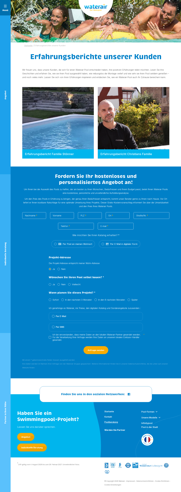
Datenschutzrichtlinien (145, 481)
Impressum (130, 481)
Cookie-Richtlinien (162, 481)
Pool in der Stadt (149, 427)
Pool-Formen (147, 411)
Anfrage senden (96, 350)
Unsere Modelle (149, 417)
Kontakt (108, 416)
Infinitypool (147, 423)
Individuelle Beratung (32, 447)
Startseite (109, 411)
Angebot (25, 437)
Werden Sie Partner (114, 430)
